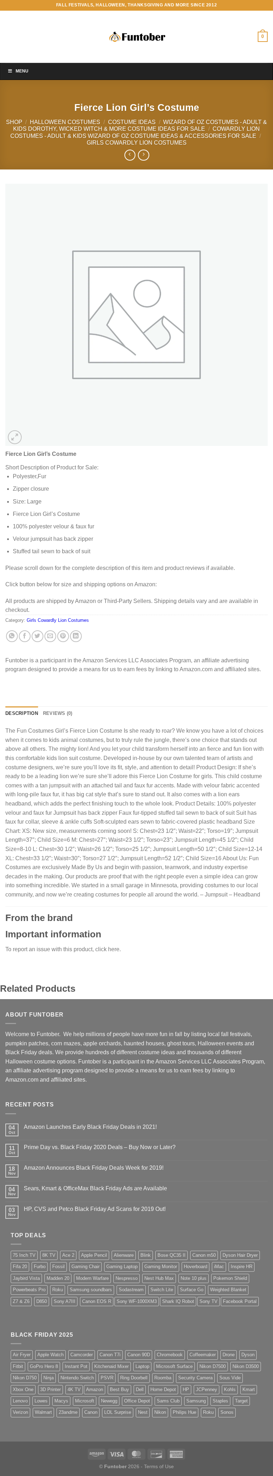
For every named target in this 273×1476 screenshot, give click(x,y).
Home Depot (163, 1389)
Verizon (20, 1412)
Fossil (58, 1266)
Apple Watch (50, 1354)
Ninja (48, 1377)
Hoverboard (195, 1266)
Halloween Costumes (65, 122)
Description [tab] (21, 713)
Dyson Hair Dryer (240, 1255)
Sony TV (208, 1301)
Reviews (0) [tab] (58, 713)
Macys (61, 1401)
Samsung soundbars (91, 1289)
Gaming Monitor (160, 1266)
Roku (57, 1289)
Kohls (230, 1389)
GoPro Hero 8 (44, 1366)
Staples (220, 1401)
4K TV (74, 1389)
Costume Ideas (132, 122)
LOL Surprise (117, 1412)
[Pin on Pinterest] (63, 636)
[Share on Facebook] (25, 636)
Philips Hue (184, 1412)
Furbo (40, 1266)
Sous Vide (230, 1377)
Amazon (94, 1389)
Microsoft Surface (174, 1366)
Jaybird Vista (26, 1278)
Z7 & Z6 (21, 1301)
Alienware (124, 1255)
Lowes (41, 1401)
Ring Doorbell (134, 1377)
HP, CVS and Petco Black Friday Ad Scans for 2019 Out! (95, 1209)
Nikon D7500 (212, 1366)
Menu (22, 71)
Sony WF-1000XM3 (137, 1301)
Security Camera (195, 1377)
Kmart (248, 1389)
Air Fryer (22, 1354)
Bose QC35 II (171, 1255)
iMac (219, 1266)
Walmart (43, 1412)
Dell (140, 1389)
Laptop (142, 1366)
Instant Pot (76, 1366)
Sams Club (168, 1401)
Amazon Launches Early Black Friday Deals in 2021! (90, 1127)
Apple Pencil (94, 1255)
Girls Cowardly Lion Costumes (137, 143)
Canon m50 (204, 1255)
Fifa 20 (20, 1266)
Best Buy (119, 1389)
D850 (41, 1301)
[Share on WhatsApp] (12, 636)
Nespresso (127, 1278)
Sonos (227, 1412)
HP (186, 1389)
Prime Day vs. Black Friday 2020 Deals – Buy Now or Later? (100, 1147)
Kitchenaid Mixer (111, 1366)
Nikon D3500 (245, 1366)
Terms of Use (159, 1466)
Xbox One (23, 1389)
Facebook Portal (240, 1301)
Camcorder (81, 1354)
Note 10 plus (194, 1278)
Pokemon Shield (230, 1278)
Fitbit (18, 1366)
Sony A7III (64, 1301)
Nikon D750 (25, 1377)
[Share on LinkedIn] (76, 636)
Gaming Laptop (122, 1266)
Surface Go (191, 1289)
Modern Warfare (92, 1278)
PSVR (107, 1377)
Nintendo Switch (77, 1377)
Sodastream (131, 1289)
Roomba (162, 1377)
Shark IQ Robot (178, 1301)
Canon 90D (138, 1354)
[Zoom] (15, 437)
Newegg (109, 1401)
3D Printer (50, 1389)
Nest (143, 1412)
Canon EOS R (96, 1301)
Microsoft (84, 1401)
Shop (14, 122)
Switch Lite (161, 1289)
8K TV (48, 1255)
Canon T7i (110, 1354)
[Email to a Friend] (50, 636)
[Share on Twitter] (37, 636)
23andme (68, 1412)
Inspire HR (241, 1266)
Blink (145, 1255)
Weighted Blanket (228, 1289)
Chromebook (170, 1354)
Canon (90, 1412)
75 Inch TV (24, 1255)
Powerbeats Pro (29, 1289)
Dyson (248, 1354)
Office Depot (137, 1401)
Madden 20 (58, 1278)
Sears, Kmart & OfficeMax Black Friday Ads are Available (95, 1188)
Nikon (160, 1412)
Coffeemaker (202, 1354)
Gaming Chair (85, 1266)
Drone (229, 1354)
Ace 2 (68, 1255)
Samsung (196, 1401)
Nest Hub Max (159, 1278)
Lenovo (20, 1401)
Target (241, 1401)
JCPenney (206, 1389)
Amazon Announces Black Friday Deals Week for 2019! (94, 1168)
